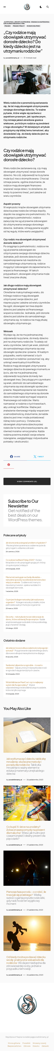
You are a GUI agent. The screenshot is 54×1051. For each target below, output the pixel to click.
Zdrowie (27, 1046)
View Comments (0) (27, 481)
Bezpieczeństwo (14, 1046)
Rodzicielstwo (33, 26)
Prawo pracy (19, 26)
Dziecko (36, 1046)
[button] (4, 7)
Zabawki (45, 1046)
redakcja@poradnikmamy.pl (37, 1037)
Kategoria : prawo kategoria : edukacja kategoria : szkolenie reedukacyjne (26, 22)
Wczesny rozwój (39, 1043)
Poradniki (26, 1043)
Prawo (8, 26)
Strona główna (14, 1043)
